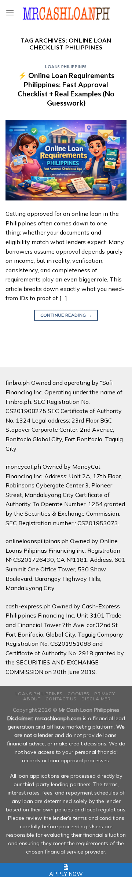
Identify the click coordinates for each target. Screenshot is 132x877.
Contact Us (61, 698)
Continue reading (66, 315)
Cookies (78, 693)
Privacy (104, 693)
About (31, 698)
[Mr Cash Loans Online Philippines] (66, 13)
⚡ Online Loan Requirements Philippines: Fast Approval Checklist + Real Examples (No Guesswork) (66, 89)
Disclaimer (95, 698)
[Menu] (10, 13)
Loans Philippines (66, 66)
